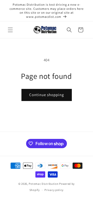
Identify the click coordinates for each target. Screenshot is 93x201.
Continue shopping (46, 94)
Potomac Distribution (43, 184)
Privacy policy (54, 190)
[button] (10, 30)
